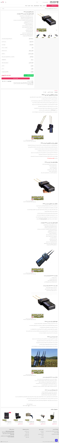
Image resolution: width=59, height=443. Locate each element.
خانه (56, 8)
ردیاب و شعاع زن (29, 81)
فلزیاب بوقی (27, 432)
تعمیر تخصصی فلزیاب (41, 434)
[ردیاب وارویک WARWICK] (6, 416)
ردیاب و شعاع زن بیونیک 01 (30, 421)
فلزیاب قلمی (27, 437)
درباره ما (42, 435)
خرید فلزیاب (29, 82)
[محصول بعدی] (2, 8)
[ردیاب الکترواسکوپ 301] (40, 416)
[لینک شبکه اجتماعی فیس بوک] (6, 81)
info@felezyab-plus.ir (55, 434)
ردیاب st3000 (31, 83)
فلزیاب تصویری (27, 434)
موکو (1, 441)
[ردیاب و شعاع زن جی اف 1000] (18, 416)
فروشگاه (54, 8)
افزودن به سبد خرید (15, 78)
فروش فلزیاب (31, 84)
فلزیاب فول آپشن (26, 435)
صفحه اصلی (42, 431)
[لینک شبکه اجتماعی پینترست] (4, 81)
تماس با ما (42, 437)
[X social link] (5, 81)
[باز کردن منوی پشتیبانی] (56, 440)
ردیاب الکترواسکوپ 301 (42, 421)
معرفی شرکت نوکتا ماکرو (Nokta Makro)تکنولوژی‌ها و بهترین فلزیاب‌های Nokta (8, 432)
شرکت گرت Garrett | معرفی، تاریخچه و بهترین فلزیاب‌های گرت (8, 434)
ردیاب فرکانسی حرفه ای (21, 83)
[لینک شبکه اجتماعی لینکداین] (3, 81)
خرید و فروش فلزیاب (25, 82)
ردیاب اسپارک (55, 421)
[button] (57, 35)
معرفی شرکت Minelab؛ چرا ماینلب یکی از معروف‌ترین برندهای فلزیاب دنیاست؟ (7, 436)
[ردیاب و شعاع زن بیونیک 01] (29, 416)
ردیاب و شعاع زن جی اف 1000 (19, 421)
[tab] (55, 91)
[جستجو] (37, 2)
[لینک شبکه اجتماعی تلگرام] (2, 81)
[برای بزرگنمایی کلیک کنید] (57, 30)
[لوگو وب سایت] (54, 2)
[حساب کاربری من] (5, 2)
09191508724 (56, 432)
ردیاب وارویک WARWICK (8, 421)
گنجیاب (28, 84)
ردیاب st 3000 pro (16, 82)
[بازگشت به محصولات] (3, 8)
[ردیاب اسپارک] (52, 416)
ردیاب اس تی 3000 (26, 83)
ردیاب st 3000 (20, 82)
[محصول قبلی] (4, 8)
